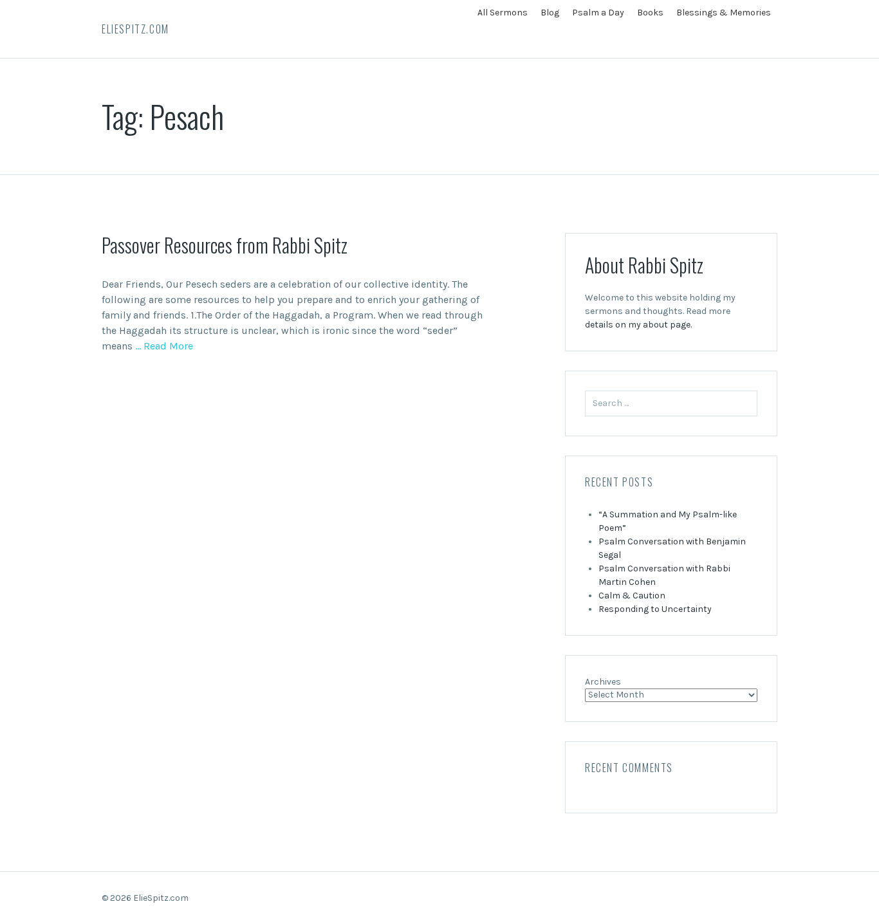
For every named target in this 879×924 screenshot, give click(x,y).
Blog (550, 12)
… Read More (163, 346)
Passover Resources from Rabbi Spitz (224, 244)
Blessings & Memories (723, 12)
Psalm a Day (598, 12)
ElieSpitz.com (135, 29)
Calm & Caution (631, 595)
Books (650, 12)
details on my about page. (638, 324)
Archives (603, 681)
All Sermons (502, 12)
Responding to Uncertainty (655, 609)
